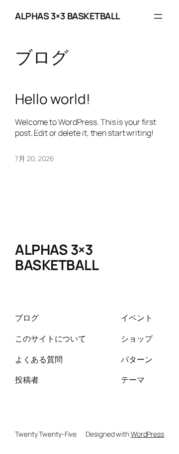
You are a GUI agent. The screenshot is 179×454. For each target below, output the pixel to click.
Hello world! (52, 99)
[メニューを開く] (158, 16)
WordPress (147, 434)
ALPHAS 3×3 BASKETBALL (67, 16)
